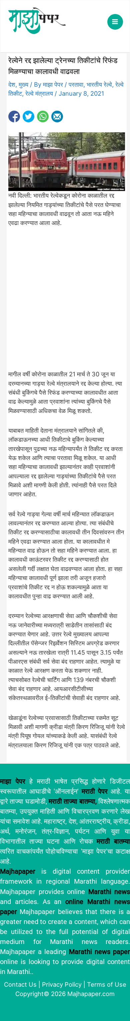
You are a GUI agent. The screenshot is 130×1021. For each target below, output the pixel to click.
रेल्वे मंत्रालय (39, 93)
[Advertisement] (65, 302)
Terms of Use (106, 984)
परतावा (76, 84)
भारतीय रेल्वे (99, 84)
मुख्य (23, 84)
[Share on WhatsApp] (43, 116)
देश (11, 84)
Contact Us (20, 984)
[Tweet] (28, 116)
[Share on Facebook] (14, 116)
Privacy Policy (62, 984)
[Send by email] (57, 116)
